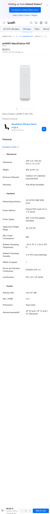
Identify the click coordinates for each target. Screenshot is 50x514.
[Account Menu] (46, 22)
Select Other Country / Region (25, 15)
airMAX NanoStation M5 (25, 36)
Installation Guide (9, 147)
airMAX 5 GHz (6, 36)
